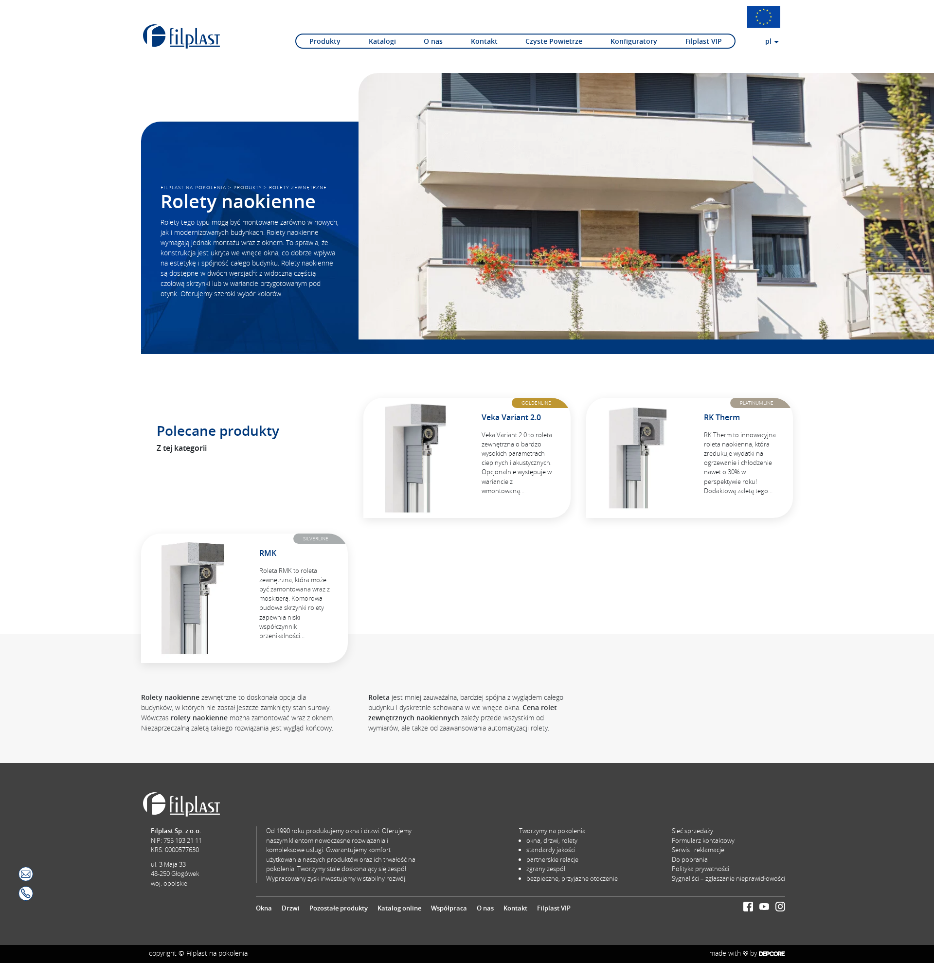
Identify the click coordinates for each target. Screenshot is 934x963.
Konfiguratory (634, 41)
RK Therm (722, 417)
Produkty (325, 41)
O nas (433, 41)
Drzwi (291, 908)
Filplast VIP (703, 41)
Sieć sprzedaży (692, 830)
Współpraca (449, 908)
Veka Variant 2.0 (511, 417)
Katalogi (382, 41)
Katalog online (399, 908)
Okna (264, 908)
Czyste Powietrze (553, 41)
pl (768, 41)
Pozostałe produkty (338, 908)
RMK (267, 553)
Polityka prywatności (700, 868)
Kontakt (484, 41)
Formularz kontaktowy (703, 840)
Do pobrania (690, 859)
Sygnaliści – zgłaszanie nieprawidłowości (728, 878)
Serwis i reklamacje (698, 849)
